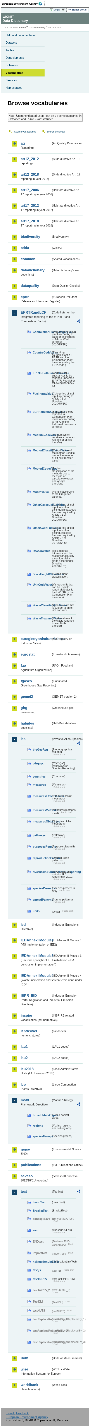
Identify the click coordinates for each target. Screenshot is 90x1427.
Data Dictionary (37, 27)
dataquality (30, 286)
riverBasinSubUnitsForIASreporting (42, 872)
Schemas (12, 65)
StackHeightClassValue (42, 574)
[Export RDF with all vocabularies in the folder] (78, 321)
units (36, 911)
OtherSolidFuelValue (42, 528)
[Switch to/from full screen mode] (64, 10)
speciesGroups (42, 1136)
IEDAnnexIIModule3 (36, 956)
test (24, 1192)
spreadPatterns (42, 899)
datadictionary (33, 270)
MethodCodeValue (42, 468)
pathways (39, 835)
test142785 (40, 1279)
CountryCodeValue (42, 352)
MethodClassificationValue (42, 450)
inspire (26, 1015)
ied (23, 925)
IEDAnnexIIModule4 (36, 976)
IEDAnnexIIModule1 (36, 940)
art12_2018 (30, 174)
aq (23, 143)
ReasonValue (41, 551)
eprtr (25, 297)
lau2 (24, 1058)
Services (11, 80)
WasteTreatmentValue (42, 618)
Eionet (22, 27)
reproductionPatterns (42, 858)
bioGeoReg (40, 749)
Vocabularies (14, 72)
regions (38, 1125)
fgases (26, 681)
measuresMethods (42, 810)
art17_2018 (30, 221)
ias (23, 739)
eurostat (28, 654)
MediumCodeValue (42, 435)
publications (31, 1165)
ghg (24, 708)
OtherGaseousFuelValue (42, 504)
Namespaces (14, 87)
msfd (25, 1100)
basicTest (39, 1202)
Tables (10, 50)
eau (35, 1230)
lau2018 (27, 1069)
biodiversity (30, 237)
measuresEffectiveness (42, 796)
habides (27, 723)
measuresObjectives (42, 821)
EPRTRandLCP (34, 312)
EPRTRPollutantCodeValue (42, 373)
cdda (25, 248)
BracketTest (40, 1210)
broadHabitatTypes (42, 1115)
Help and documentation (21, 35)
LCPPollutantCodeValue (42, 412)
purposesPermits (42, 846)
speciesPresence (42, 888)
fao (23, 665)
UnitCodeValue (42, 584)
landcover (29, 1031)
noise (25, 1149)
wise (24, 1369)
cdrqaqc (38, 763)
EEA (23, 4)
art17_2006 (30, 190)
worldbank (29, 1385)
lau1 (24, 1047)
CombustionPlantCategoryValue (42, 332)
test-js (37, 1270)
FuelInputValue (42, 393)
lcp (23, 1084)
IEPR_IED (29, 995)
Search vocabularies (25, 131)
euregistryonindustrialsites (36, 639)
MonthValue (41, 491)
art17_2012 (30, 205)
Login (57, 9)
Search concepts (56, 131)
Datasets (11, 42)
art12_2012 (30, 159)
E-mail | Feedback (17, 1413)
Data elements (15, 57)
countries (39, 776)
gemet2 (27, 696)
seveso (27, 1176)
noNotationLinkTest (42, 1261)
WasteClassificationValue (42, 605)
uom (24, 1358)
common (28, 259)
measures (39, 784)
